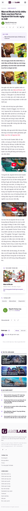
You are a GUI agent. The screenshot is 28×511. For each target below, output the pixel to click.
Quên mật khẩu (5, 496)
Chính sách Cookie (5, 486)
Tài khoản (3, 493)
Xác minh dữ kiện (5, 488)
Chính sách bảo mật (6, 476)
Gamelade (3, 8)
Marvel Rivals (17, 90)
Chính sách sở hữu (5, 483)
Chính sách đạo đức (6, 478)
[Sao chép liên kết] (13, 27)
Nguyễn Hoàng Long (10, 22)
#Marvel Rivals (12, 301)
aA (20, 27)
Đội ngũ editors (5, 460)
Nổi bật (17, 330)
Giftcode (3, 498)
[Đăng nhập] (25, 2)
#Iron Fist (4, 301)
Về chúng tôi (4, 458)
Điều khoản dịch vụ (6, 473)
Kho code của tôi (5, 500)
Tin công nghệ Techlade (7, 465)
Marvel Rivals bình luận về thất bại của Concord (15, 37)
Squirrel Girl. (16, 135)
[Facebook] (6, 27)
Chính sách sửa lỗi (5, 481)
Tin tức (3, 462)
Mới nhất (23, 330)
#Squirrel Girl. (22, 301)
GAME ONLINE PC (12, 8)
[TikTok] (6, 449)
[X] (10, 27)
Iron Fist (7, 135)
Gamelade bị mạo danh (6, 491)
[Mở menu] (2, 2)
